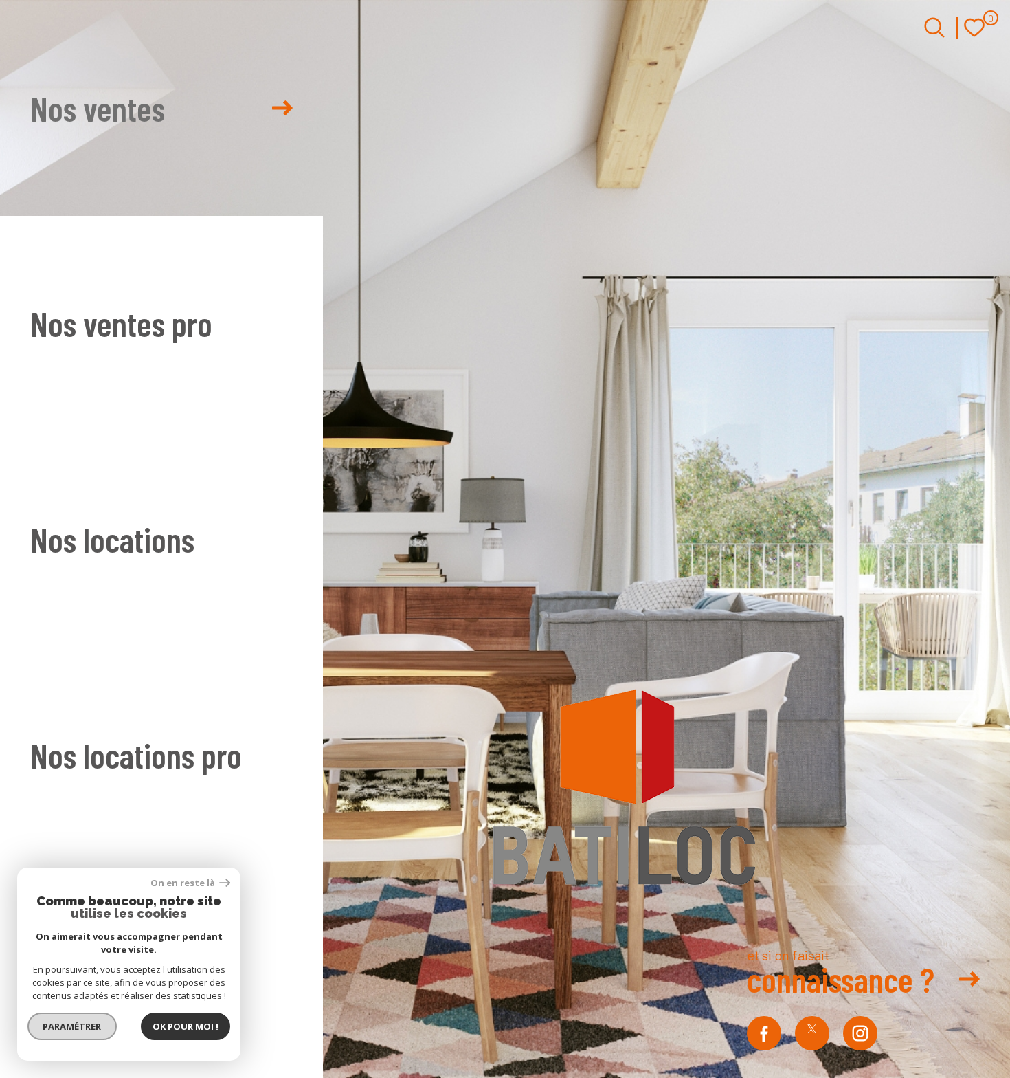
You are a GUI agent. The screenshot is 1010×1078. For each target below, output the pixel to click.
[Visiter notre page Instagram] (860, 1033)
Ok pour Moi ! (185, 1026)
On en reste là (183, 883)
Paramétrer (72, 1026)
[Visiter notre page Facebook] (764, 1033)
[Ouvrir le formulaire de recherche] (934, 27)
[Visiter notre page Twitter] (812, 1033)
